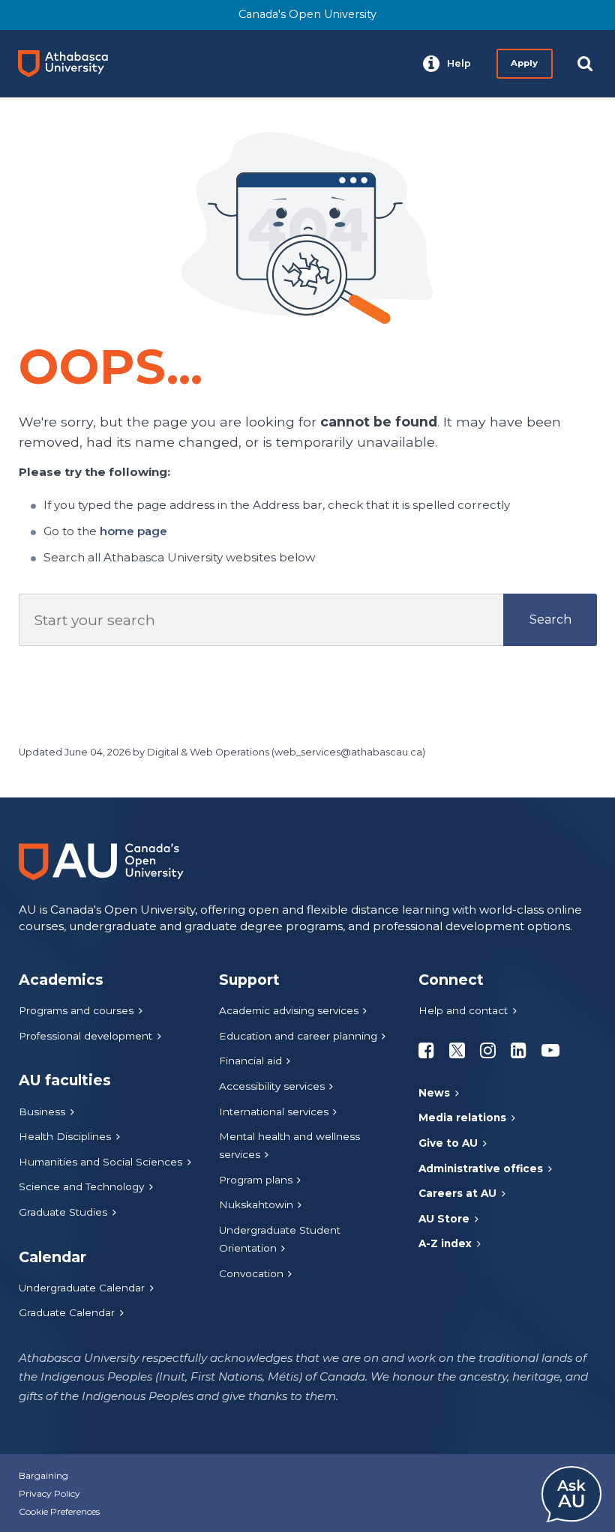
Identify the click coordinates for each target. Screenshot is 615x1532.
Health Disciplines (65, 1136)
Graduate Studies (63, 1212)
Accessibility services (272, 1086)
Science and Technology (81, 1186)
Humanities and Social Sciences (100, 1162)
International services (273, 1112)
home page (133, 531)
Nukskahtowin (256, 1204)
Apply (524, 63)
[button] (447, 63)
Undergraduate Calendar (82, 1288)
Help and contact (463, 1010)
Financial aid (250, 1061)
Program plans (255, 1180)
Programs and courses (76, 1010)
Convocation (251, 1273)
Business (42, 1112)
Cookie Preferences (59, 1511)
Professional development (85, 1036)
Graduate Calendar (67, 1312)
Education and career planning (298, 1036)
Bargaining (43, 1475)
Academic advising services (288, 1010)
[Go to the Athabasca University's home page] (69, 63)
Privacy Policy (49, 1493)
